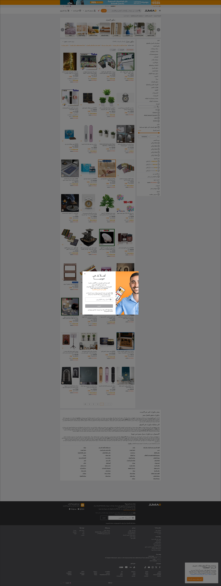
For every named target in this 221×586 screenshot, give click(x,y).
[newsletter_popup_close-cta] (85, 273)
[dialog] (110, 293)
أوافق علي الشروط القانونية (99, 289)
